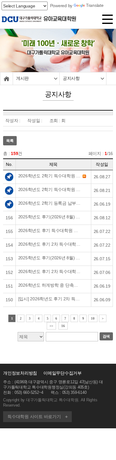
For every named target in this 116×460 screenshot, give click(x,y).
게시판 (22, 78)
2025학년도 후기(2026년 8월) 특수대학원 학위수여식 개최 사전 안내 (50, 257)
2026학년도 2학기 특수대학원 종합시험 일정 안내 (50, 175)
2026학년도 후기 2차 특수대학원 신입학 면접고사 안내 (50, 271)
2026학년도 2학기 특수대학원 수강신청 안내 (50, 189)
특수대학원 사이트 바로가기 (34, 416)
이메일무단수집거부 (62, 373)
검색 (106, 336)
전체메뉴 (108, 20)
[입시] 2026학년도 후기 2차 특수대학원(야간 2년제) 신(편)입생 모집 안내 (50, 298)
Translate (95, 5)
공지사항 (71, 78)
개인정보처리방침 (20, 373)
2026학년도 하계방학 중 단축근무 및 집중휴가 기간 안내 (50, 285)
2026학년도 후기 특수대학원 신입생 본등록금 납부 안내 (50, 230)
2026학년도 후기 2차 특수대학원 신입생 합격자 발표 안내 (50, 244)
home (6, 78)
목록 (10, 141)
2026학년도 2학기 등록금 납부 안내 (50, 203)
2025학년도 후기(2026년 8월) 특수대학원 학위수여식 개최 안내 (50, 216)
